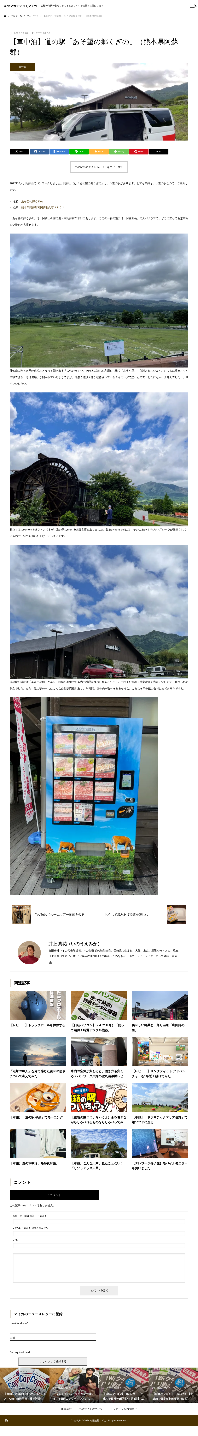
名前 (12, 1337)
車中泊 (22, 67)
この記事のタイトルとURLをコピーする (99, 167)
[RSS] (7, 1420)
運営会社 (66, 1408)
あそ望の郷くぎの (32, 201)
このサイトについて (91, 1408)
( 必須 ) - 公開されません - (31, 1228)
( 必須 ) (29, 1216)
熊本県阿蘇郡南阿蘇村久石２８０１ (43, 207)
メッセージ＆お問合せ (123, 1408)
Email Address (19, 1323)
